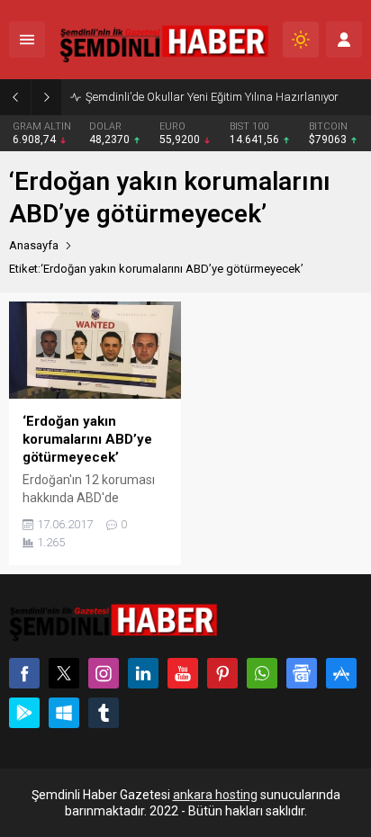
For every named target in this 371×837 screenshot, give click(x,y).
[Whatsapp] (262, 673)
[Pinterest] (222, 673)
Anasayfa (34, 245)
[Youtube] (182, 673)
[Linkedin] (143, 673)
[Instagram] (103, 673)
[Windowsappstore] (64, 713)
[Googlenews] (301, 673)
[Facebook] (24, 673)
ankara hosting (215, 795)
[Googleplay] (24, 713)
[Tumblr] (103, 713)
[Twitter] (64, 673)
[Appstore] (341, 673)
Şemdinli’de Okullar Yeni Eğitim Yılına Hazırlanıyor (212, 97)
